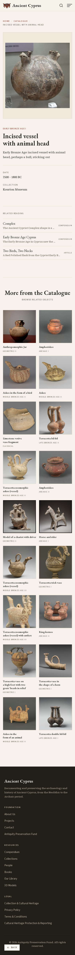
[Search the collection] (61, 5)
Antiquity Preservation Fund (20, 834)
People (8, 865)
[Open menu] (70, 5)
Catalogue (21, 21)
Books (8, 872)
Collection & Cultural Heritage (21, 903)
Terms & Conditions (15, 917)
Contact (9, 827)
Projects (9, 821)
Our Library (10, 879)
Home (6, 21)
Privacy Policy (12, 910)
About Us (9, 814)
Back (14, 947)
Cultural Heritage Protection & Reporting (28, 923)
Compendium (11, 852)
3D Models (10, 885)
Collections (10, 859)
